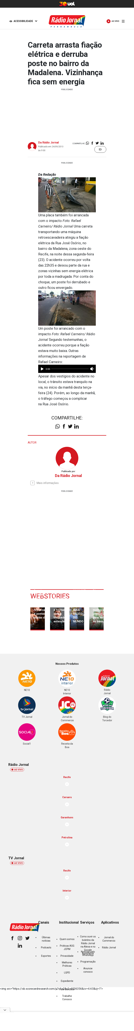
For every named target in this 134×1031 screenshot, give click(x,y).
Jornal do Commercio (108, 939)
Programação (88, 961)
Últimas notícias (46, 939)
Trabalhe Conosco (67, 998)
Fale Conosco (67, 989)
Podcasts (46, 947)
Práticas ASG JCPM (67, 947)
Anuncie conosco (88, 970)
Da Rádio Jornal (48, 142)
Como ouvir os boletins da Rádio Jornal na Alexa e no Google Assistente (88, 945)
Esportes (46, 955)
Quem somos (67, 939)
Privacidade (67, 955)
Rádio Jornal (109, 947)
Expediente (67, 981)
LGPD (67, 972)
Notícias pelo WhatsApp (88, 953)
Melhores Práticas (67, 964)
